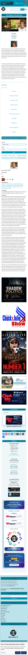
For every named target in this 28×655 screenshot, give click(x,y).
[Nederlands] (25, 0)
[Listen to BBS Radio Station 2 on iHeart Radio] (14, 523)
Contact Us (3, 618)
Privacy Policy (3, 619)
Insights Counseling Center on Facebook (10, 185)
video (16, 449)
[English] (24, 0)
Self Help (14, 132)
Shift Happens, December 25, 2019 (9, 157)
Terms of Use (3, 621)
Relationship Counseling (14, 113)
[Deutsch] (24, 2)
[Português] (26, 2)
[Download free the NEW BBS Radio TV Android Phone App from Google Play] (14, 489)
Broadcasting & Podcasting (6, 605)
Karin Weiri (14, 38)
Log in (21, 3)
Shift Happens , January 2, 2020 (8, 155)
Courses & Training (14, 100)
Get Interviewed (3, 610)
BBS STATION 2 (14, 470)
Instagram (14, 186)
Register (17, 3)
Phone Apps (3, 615)
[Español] (26, 3)
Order (3, 147)
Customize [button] (3, 652)
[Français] (26, 0)
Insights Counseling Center (7, 183)
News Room (3, 613)
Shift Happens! (9, 186)
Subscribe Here (14, 564)
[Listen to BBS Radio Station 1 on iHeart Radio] (14, 516)
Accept (23, 652)
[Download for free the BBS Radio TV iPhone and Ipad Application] (14, 494)
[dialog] (14, 648)
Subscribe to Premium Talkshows (6, 3)
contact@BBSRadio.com (10, 585)
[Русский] (25, 3)
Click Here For (14, 453)
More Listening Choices (14, 454)
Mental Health (14, 122)
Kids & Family (14, 109)
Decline (17, 652)
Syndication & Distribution (5, 611)
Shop (10, 188)
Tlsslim (7, 188)
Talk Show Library (4, 608)
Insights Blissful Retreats (18, 183)
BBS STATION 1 (14, 464)
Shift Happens (14, 35)
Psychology (14, 118)
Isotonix (18, 186)
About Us (2, 616)
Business (14, 91)
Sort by (3, 142)
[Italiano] (25, 2)
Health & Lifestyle (14, 104)
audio (16, 445)
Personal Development (14, 127)
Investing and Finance (14, 95)
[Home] (3, 9)
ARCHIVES (4, 85)
